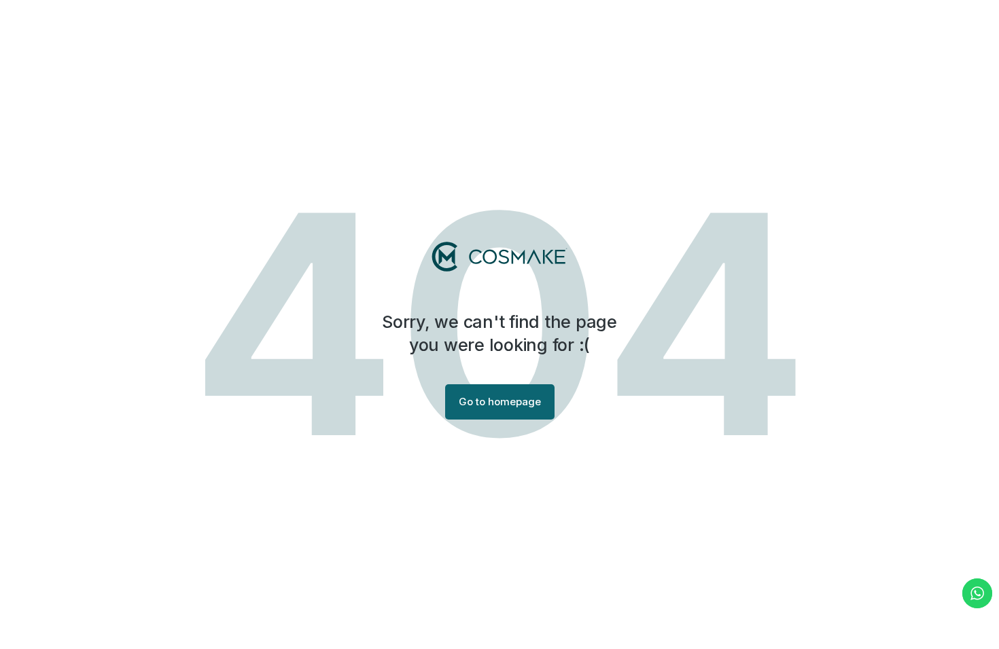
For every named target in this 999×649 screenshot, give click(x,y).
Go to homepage (500, 401)
